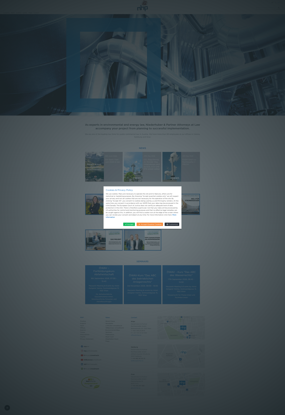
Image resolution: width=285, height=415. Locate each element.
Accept (130, 224)
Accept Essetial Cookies (151, 224)
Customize (173, 224)
